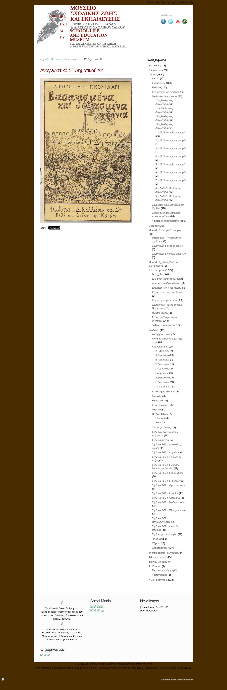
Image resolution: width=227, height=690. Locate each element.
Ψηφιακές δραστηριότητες (166, 220)
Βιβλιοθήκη (155, 65)
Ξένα (158, 422)
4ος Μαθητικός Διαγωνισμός (170, 156)
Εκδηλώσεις (158, 83)
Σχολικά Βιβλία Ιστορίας (165, 493)
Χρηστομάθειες (160, 547)
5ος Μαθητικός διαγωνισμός (170, 164)
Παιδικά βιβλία (160, 414)
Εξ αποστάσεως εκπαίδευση (167, 292)
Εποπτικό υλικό (160, 405)
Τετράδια (157, 538)
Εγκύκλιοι (157, 396)
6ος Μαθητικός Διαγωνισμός (170, 172)
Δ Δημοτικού (162, 377)
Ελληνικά (160, 418)
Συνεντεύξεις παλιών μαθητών (169, 253)
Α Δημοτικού (162, 355)
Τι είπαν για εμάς (158, 561)
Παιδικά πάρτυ (160, 312)
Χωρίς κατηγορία (158, 579)
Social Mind (187, 679)
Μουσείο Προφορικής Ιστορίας (165, 230)
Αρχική (44, 59)
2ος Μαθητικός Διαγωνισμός (170, 140)
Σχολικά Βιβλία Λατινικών (166, 497)
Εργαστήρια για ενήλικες (165, 92)
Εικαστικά (157, 400)
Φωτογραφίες (159, 574)
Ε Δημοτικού (162, 382)
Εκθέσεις (157, 87)
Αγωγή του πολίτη (162, 334)
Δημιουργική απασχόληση (166, 278)
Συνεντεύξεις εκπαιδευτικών (167, 245)
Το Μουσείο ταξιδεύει (163, 325)
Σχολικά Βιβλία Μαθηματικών (168, 502)
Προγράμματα (157, 270)
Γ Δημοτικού (162, 373)
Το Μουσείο (155, 566)
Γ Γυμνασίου (162, 368)
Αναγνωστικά (159, 346)
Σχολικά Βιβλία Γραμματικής (167, 472)
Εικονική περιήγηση (163, 570)
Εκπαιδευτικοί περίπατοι (165, 287)
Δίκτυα (155, 78)
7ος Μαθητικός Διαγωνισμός (170, 180)
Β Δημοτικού (162, 364)
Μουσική (157, 409)
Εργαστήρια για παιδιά (164, 300)
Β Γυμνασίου (162, 359)
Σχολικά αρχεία (160, 440)
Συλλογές (154, 330)
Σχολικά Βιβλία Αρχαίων (165, 452)
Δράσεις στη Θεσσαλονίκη (166, 283)
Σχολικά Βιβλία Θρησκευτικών (168, 485)
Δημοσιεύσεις (156, 70)
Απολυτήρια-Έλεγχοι (163, 391)
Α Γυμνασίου (162, 350)
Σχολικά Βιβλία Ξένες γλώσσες (169, 510)
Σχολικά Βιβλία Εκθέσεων (166, 480)
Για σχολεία (158, 274)
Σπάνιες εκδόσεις (161, 427)
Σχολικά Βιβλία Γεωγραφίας (164, 552)
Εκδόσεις (154, 225)
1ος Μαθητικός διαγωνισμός (170, 132)
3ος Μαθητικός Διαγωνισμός (170, 148)
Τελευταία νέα (156, 557)
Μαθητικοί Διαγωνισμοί (164, 96)
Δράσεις (153, 74)
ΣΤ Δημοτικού (57, 59)
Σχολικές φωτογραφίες (164, 534)
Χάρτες (156, 543)
